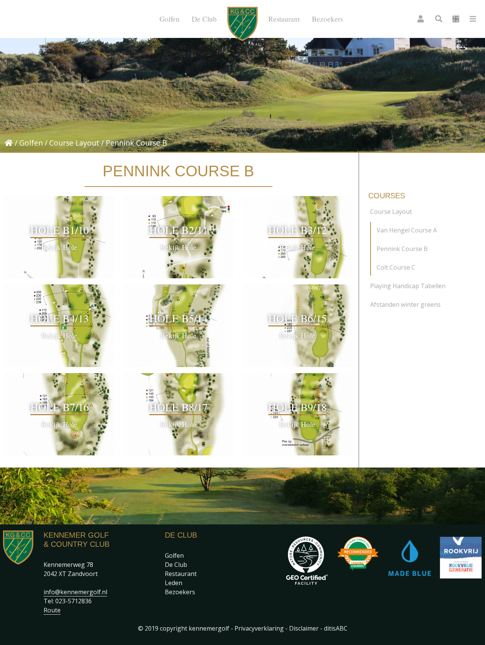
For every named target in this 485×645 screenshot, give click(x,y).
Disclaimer (304, 628)
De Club (204, 19)
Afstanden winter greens (405, 304)
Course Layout (74, 143)
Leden (173, 583)
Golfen (170, 19)
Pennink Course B (402, 249)
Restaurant (284, 19)
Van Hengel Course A (407, 230)
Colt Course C (396, 267)
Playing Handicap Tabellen (408, 286)
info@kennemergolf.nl (75, 592)
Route (52, 610)
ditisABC (335, 628)
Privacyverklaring (259, 628)
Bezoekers (327, 19)
